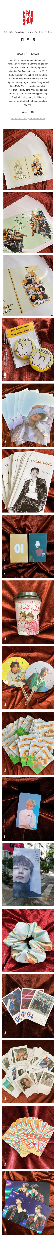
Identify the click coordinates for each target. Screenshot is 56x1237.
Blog (50, 32)
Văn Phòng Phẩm (37, 119)
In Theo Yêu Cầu (19, 119)
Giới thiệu (8, 32)
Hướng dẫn (32, 32)
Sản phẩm (20, 32)
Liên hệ (42, 32)
